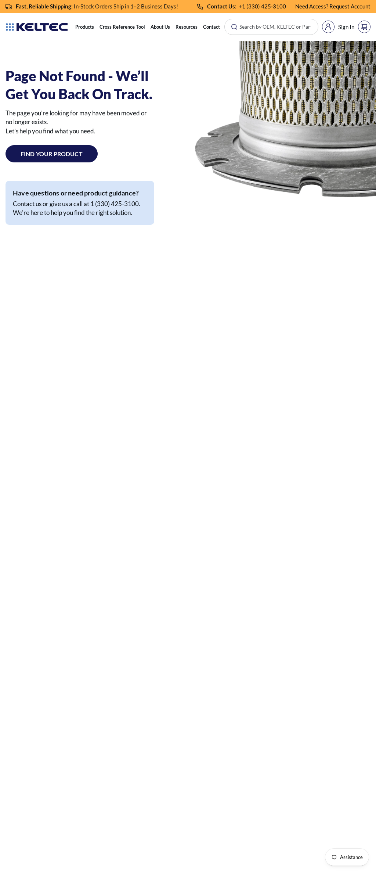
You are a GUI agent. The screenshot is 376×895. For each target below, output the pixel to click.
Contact (211, 27)
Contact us (27, 204)
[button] (84, 27)
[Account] (328, 27)
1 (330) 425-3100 (264, 6)
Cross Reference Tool (122, 27)
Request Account (349, 6)
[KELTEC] (37, 27)
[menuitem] (84, 27)
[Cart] (364, 27)
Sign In (346, 27)
